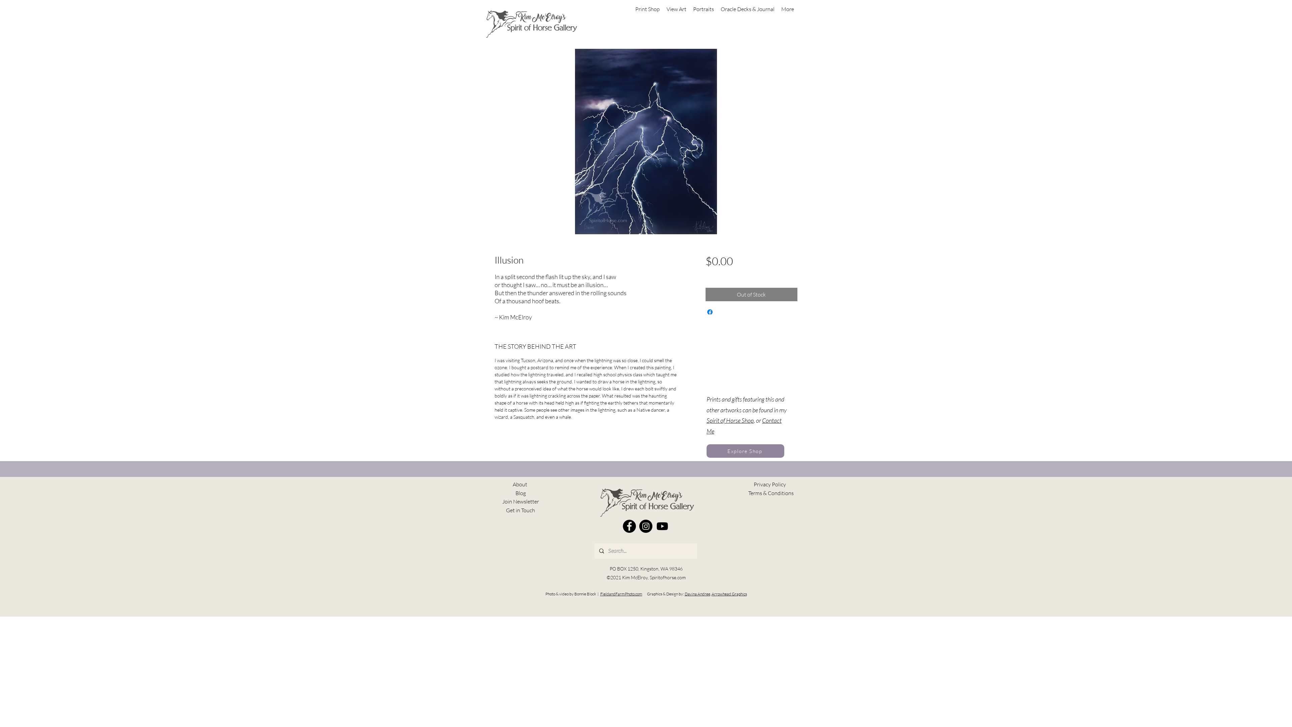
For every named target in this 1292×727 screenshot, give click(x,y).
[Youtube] (662, 526)
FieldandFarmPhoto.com (621, 593)
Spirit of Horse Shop (730, 420)
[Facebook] (629, 526)
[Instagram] (645, 526)
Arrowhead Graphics (729, 593)
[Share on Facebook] (710, 312)
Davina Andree (697, 593)
